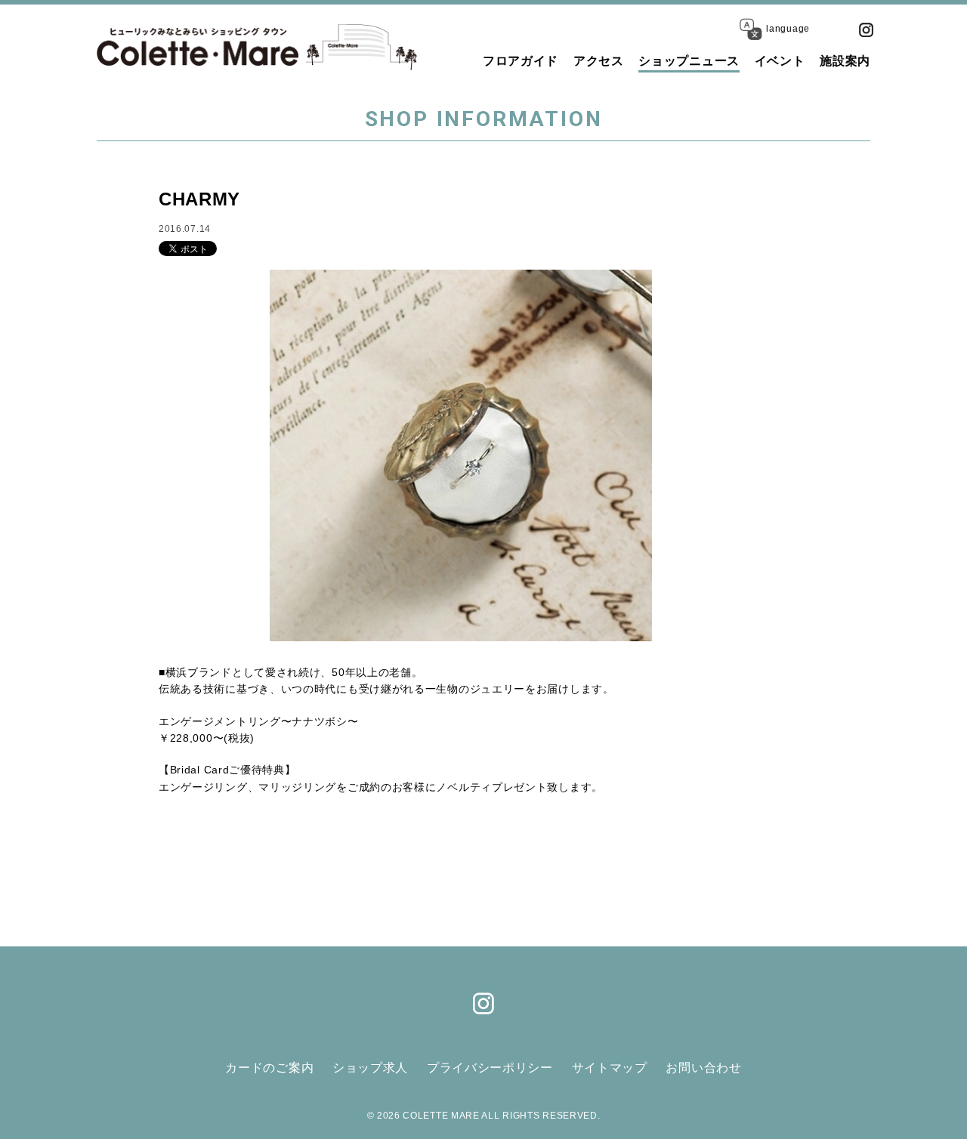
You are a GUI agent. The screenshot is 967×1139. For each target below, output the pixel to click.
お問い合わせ (703, 1067)
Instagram (865, 29)
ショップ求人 (370, 1067)
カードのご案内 (269, 1067)
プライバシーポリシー (490, 1067)
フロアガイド (520, 60)
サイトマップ (609, 1067)
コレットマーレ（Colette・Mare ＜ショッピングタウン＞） (197, 46)
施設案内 (845, 60)
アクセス (598, 60)
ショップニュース (689, 60)
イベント (780, 60)
